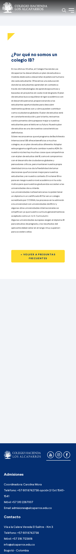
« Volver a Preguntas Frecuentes (38, 256)
